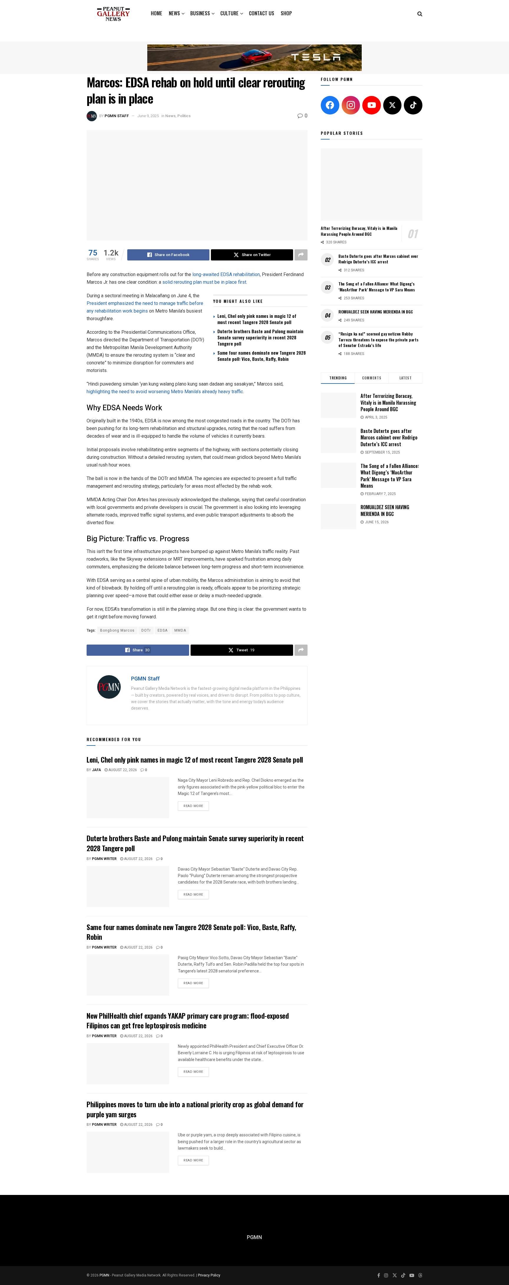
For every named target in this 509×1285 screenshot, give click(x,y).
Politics (184, 116)
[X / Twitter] (392, 105)
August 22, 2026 (122, 770)
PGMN (104, 1275)
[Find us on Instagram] (386, 1275)
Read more (196, 804)
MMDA (180, 630)
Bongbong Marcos (117, 630)
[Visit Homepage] (114, 13)
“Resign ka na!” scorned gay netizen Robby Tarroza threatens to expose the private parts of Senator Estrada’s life (378, 339)
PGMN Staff (117, 116)
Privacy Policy (209, 1275)
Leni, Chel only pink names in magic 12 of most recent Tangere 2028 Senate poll (256, 319)
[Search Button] (419, 13)
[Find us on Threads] (420, 1275)
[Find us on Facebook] (378, 1275)
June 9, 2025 (148, 116)
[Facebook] (330, 105)
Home (156, 13)
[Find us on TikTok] (403, 1275)
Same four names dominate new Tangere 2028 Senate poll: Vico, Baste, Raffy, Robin (261, 355)
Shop (286, 13)
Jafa (96, 770)
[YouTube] (371, 105)
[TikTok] (413, 105)
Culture (229, 13)
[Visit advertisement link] (254, 57)
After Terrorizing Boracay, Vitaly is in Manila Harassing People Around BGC (359, 231)
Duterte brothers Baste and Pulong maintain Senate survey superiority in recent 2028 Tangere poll (260, 337)
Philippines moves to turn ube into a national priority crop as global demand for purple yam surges (195, 1109)
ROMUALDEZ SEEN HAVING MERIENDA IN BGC (375, 311)
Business (200, 13)
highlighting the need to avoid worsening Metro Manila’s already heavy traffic (165, 391)
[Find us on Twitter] (394, 1275)
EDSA (163, 630)
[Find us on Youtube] (411, 1275)
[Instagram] (351, 105)
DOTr (146, 630)
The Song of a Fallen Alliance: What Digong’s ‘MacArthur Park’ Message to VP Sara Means (376, 286)
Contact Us (261, 13)
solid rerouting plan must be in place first (204, 282)
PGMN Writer (104, 858)
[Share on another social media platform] (301, 254)
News (174, 13)
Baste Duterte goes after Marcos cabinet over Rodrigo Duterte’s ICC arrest (378, 259)
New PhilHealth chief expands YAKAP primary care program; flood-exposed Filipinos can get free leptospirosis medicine (188, 1020)
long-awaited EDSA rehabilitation (226, 274)
